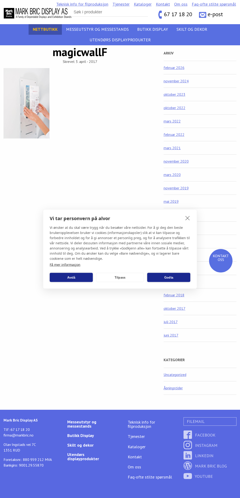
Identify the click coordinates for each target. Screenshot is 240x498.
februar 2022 (174, 134)
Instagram (206, 445)
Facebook (204, 435)
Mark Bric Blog (210, 466)
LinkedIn (204, 455)
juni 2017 (171, 335)
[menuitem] (82, 4)
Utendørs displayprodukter (120, 39)
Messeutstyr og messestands (97, 29)
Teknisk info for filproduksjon (82, 4)
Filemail (195, 421)
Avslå (71, 277)
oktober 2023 (174, 94)
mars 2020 (172, 174)
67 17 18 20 (178, 14)
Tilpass (120, 277)
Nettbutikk (45, 29)
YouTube (203, 476)
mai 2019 (171, 201)
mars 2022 (172, 121)
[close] (187, 218)
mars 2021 (172, 148)
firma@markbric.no (19, 435)
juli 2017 (171, 321)
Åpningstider (173, 388)
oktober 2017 (174, 308)
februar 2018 (174, 295)
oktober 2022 (174, 107)
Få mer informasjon (65, 264)
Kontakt (163, 4)
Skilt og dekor (191, 29)
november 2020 (176, 161)
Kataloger (143, 4)
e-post (215, 14)
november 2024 (176, 81)
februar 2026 (174, 67)
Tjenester (121, 4)
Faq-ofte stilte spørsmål (214, 4)
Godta (168, 277)
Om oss (181, 4)
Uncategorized (175, 374)
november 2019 (176, 188)
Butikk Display (152, 29)
